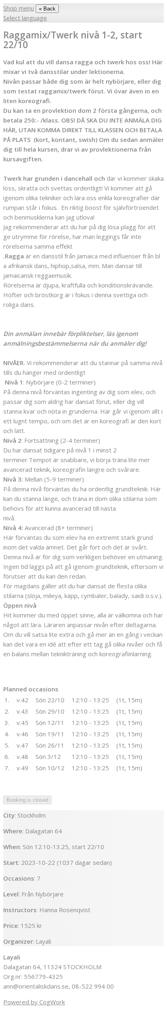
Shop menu (18, 8)
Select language (25, 18)
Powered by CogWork (34, 1002)
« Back (47, 9)
